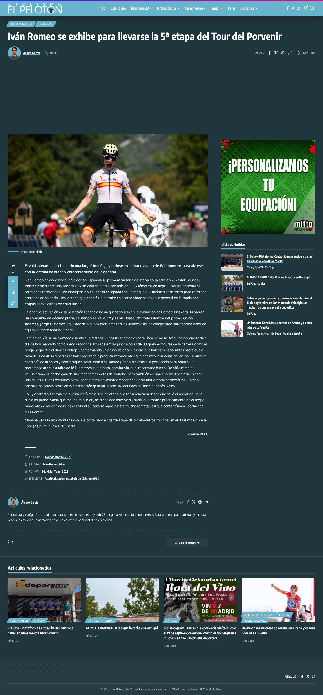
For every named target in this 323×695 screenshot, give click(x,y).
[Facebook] (288, 8)
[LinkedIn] (206, 502)
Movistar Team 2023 (55, 471)
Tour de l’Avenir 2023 (58, 457)
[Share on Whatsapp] (283, 52)
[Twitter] (293, 8)
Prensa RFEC (197, 434)
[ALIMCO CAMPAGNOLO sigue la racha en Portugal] (232, 283)
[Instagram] (298, 8)
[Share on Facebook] (269, 52)
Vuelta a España (292, 333)
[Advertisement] (161, 101)
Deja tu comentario (189, 542)
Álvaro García (31, 53)
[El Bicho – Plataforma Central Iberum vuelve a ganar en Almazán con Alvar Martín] (232, 262)
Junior (261, 283)
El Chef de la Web (211, 689)
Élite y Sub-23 (21, 23)
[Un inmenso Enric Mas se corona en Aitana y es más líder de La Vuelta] (232, 328)
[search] (312, 8)
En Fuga (46, 23)
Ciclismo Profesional (258, 333)
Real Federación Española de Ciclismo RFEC (72, 478)
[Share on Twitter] (276, 52)
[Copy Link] (290, 52)
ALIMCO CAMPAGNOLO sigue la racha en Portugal (278, 277)
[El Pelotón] (37, 8)
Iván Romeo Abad (54, 464)
